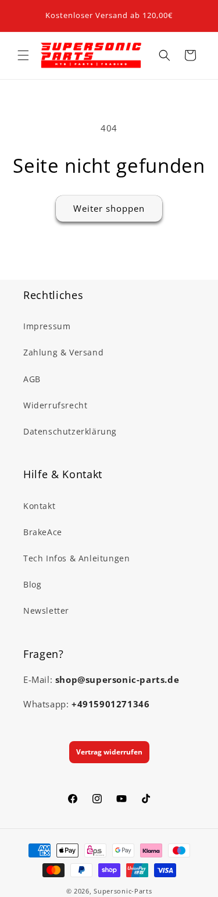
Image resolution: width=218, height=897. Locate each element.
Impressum (46, 326)
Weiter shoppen (109, 208)
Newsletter (46, 610)
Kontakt (39, 505)
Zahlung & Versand (63, 352)
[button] (23, 55)
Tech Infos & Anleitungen (76, 558)
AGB (32, 379)
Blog (32, 584)
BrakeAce (42, 532)
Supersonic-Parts (123, 891)
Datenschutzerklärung (70, 431)
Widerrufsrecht (55, 405)
